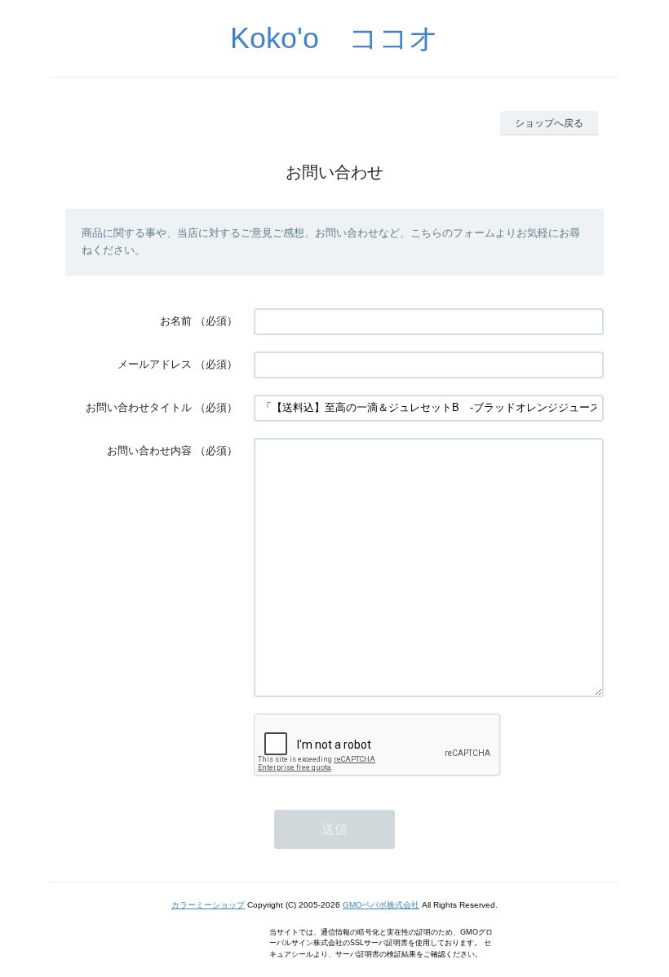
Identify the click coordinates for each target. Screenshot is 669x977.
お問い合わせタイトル (139, 407)
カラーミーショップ (208, 904)
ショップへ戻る (549, 123)
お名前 (176, 321)
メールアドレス (154, 364)
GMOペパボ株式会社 (381, 904)
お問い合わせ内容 (149, 450)
